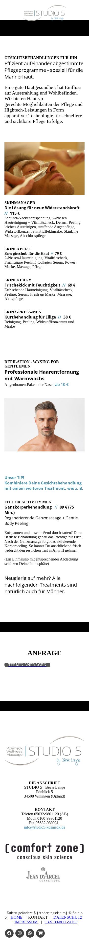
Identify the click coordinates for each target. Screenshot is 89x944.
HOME (16, 917)
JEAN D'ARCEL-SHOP (60, 922)
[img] (44, 13)
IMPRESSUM (27, 922)
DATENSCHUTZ (68, 917)
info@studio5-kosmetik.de (44, 827)
